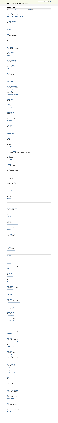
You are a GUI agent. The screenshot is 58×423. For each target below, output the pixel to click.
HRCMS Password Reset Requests (12, 182)
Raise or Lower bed (10, 294)
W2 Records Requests (10, 398)
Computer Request (10, 63)
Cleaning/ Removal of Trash (11, 50)
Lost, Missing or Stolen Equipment (12, 208)
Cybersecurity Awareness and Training (13, 76)
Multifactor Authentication (11, 234)
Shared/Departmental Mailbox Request (13, 341)
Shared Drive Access (10, 338)
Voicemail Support (9, 387)
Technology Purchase (10, 367)
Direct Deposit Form (10, 91)
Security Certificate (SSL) (11, 328)
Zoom (7, 419)
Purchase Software (10, 289)
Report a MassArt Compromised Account (13, 302)
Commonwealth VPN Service (11, 57)
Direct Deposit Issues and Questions (12, 94)
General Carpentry (10, 154)
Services (23, 3)
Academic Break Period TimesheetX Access (13, 13)
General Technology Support (11, 161)
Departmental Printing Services (12, 86)
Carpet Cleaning (9, 44)
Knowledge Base (26, 3)
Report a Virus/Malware (10, 304)
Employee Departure (10, 115)
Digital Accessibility (10, 89)
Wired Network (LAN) (10, 411)
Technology (13, 3)
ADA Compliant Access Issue (11, 21)
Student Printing (9, 354)
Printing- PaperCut (10, 286)
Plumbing (8, 268)
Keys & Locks (9, 198)
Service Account (9, 333)
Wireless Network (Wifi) (10, 413)
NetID (7, 242)
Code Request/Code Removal (11, 52)
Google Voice (9, 164)
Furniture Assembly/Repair (11, 143)
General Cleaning (9, 156)
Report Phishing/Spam (10, 315)
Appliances (8, 26)
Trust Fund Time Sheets (10, 382)
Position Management (10, 276)
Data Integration (9, 83)
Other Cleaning (9, 255)
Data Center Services (10, 81)
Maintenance (9, 216)
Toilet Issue (8, 377)
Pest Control (9, 263)
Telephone (8, 369)
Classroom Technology (10, 47)
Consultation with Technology (11, 65)
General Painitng (9, 159)
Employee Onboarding (10, 117)
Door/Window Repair (10, 99)
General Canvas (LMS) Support (11, 151)
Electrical (8, 104)
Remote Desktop (9, 299)
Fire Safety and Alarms (10, 133)
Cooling (8, 68)
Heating (8, 177)
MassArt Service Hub (9, 3)
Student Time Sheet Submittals (12, 356)
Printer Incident (9, 281)
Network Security (9, 247)
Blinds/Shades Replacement (11, 39)
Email (7, 109)
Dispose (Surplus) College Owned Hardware (14, 96)
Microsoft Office (9, 226)
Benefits (8, 34)
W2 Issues (8, 395)
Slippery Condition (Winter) (11, 346)
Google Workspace (10, 167)
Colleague (8, 55)
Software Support (9, 351)
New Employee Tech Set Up (11, 250)
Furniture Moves (9, 146)
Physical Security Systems (11, 265)
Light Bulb (8, 203)
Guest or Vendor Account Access (12, 169)
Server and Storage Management (12, 330)
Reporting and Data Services (11, 317)
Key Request (9, 195)
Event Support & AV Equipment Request (13, 122)
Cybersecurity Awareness (18, 3)
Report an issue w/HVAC (10, 307)
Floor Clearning (9, 135)
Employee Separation (10, 120)
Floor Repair (8, 138)
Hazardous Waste (9, 174)
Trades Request (9, 380)
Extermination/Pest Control (11, 128)
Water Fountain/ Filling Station (11, 400)
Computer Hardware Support (11, 60)
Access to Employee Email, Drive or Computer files (15, 16)
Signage (8, 343)
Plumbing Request (9, 273)
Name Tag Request (9, 239)
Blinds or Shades (9, 37)
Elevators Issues (9, 107)
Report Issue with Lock (10, 312)
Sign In (50, 1)
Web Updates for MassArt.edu (11, 406)
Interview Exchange (10, 187)
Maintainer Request (10, 213)
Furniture (8, 141)
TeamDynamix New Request (11, 364)
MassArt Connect (9, 221)
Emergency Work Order (10, 112)
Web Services (9, 403)
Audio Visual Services (10, 29)
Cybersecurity (9, 73)
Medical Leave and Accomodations (12, 224)
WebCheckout (9, 408)
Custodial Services (10, 70)
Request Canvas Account (11, 320)
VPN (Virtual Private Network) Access (12, 390)
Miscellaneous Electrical (10, 229)
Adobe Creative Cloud (10, 24)
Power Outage (9, 278)
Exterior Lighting (9, 125)
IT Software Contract (10, 190)
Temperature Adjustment (11, 372)
